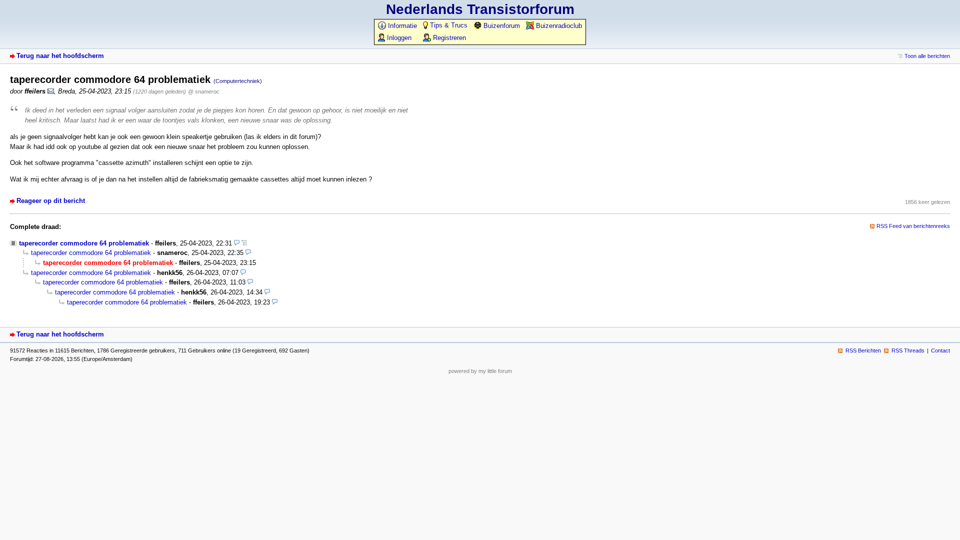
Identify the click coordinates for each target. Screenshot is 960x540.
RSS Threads (908, 351)
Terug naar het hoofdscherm (60, 56)
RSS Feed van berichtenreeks (913, 226)
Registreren (448, 38)
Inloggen (398, 38)
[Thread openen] (244, 243)
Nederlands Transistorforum (480, 9)
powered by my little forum (480, 371)
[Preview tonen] (237, 243)
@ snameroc (204, 91)
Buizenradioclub (558, 26)
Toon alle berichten (927, 56)
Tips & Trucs (448, 25)
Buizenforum (501, 26)
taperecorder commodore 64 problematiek (84, 243)
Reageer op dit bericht (50, 200)
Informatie (401, 26)
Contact (940, 351)
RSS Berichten (863, 351)
